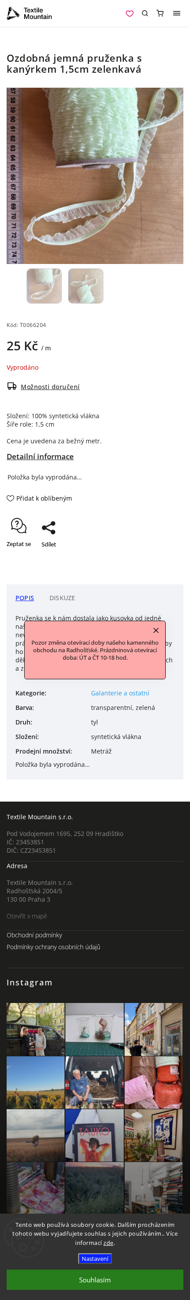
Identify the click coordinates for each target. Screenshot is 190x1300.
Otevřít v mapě (27, 916)
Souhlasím (95, 1279)
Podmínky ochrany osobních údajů (53, 947)
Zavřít (162, 560)
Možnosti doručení (50, 387)
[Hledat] (145, 13)
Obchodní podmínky (34, 935)
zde (108, 1243)
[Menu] (177, 13)
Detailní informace (40, 456)
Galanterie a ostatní (120, 693)
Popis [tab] (24, 598)
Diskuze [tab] (62, 598)
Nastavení (95, 1259)
